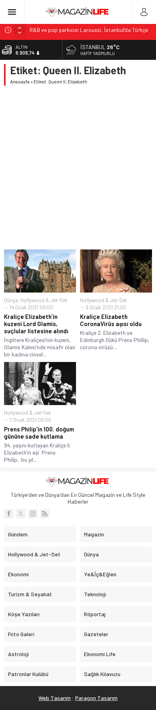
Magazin (94, 534)
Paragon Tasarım (96, 697)
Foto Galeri (21, 634)
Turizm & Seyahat (30, 594)
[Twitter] (21, 513)
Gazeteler (96, 634)
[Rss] (45, 513)
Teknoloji (95, 594)
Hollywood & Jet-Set (43, 300)
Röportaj (95, 614)
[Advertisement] (78, 167)
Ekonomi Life (100, 654)
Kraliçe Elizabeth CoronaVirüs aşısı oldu (111, 320)
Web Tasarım (54, 697)
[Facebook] (9, 513)
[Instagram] (33, 513)
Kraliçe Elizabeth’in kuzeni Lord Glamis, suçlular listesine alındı (36, 323)
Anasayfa (20, 81)
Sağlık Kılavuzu (102, 673)
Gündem (18, 534)
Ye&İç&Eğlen (100, 574)
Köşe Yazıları (24, 614)
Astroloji (18, 654)
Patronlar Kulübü (28, 673)
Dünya (11, 300)
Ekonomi (18, 574)
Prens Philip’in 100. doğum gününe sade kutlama (39, 432)
